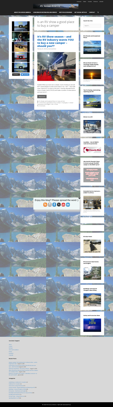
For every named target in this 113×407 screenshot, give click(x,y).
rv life (52, 104)
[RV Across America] (56, 6)
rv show (56, 104)
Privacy (10, 351)
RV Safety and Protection (14, 394)
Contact (92, 12)
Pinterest (95, 1)
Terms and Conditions (14, 349)
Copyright (11, 355)
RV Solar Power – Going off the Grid (16, 396)
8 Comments (42, 106)
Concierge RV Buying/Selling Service (45, 12)
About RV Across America (22, 12)
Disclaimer (11, 353)
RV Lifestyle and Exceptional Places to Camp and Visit (52, 101)
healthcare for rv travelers (14, 384)
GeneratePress (67, 404)
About (10, 344)
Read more (42, 96)
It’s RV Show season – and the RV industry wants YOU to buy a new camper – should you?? (55, 41)
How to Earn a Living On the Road (16, 385)
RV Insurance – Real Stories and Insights (17, 391)
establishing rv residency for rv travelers (17, 382)
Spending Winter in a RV (14, 398)
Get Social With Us (80, 12)
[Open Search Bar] (98, 12)
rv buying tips (64, 102)
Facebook (79, 1)
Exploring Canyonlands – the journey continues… (19, 368)
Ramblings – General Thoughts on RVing (17, 389)
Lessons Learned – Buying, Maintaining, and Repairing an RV (22, 387)
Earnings (11, 348)
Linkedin (101, 1)
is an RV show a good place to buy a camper (50, 102)
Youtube (90, 1)
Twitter (84, 1)
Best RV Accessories (65, 12)
